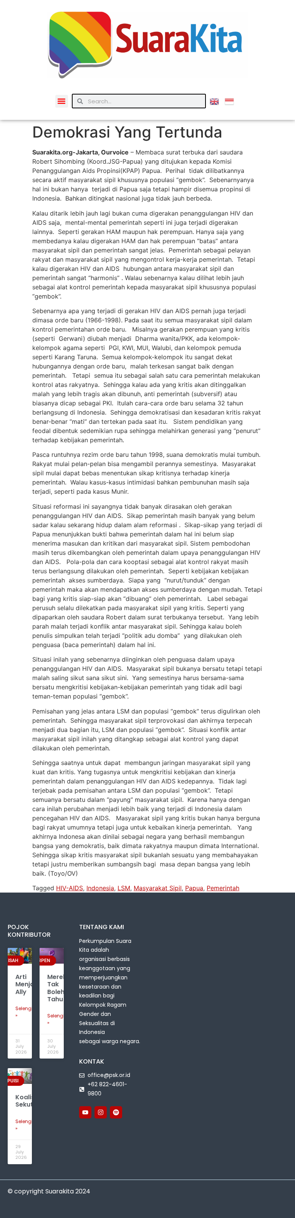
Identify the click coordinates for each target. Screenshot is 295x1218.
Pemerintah (223, 888)
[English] (217, 101)
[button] (61, 101)
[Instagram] (100, 1112)
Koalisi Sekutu (26, 1101)
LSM (124, 888)
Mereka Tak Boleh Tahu (59, 988)
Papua (194, 888)
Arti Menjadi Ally (27, 984)
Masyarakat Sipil (158, 888)
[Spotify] (116, 1112)
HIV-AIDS (69, 888)
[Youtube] (85, 1112)
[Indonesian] (232, 101)
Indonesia (100, 888)
